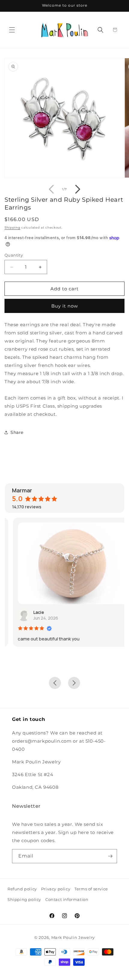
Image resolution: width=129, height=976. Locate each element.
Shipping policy (24, 899)
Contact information (66, 899)
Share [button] (16, 432)
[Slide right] (77, 189)
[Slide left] (51, 189)
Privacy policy (55, 888)
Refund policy (22, 888)
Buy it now (64, 306)
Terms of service (91, 888)
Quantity (13, 255)
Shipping (12, 227)
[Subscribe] (110, 856)
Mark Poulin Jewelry (73, 937)
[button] (12, 29)
